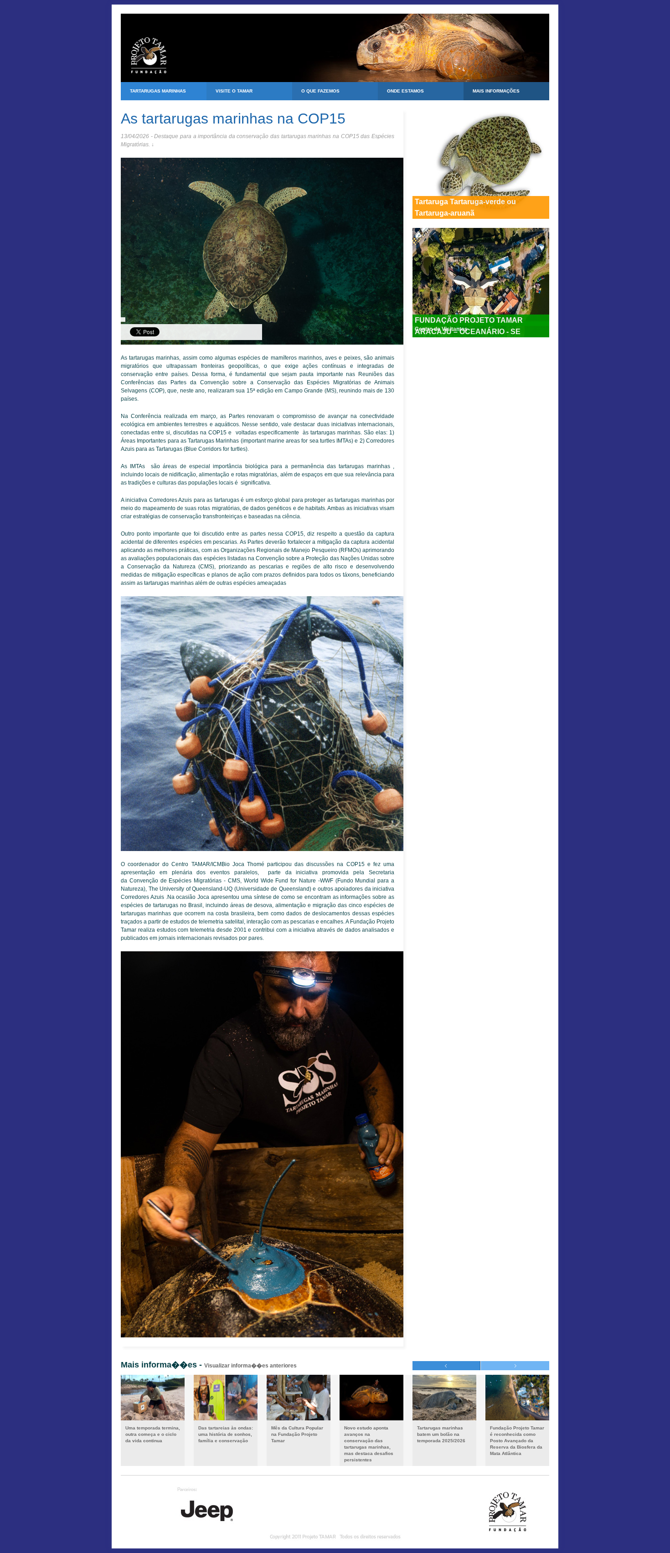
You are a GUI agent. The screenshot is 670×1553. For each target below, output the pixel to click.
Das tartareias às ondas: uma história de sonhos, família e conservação (225, 1434)
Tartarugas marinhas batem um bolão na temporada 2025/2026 (441, 1434)
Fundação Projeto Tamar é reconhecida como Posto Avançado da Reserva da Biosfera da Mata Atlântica (517, 1440)
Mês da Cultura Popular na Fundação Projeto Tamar (297, 1434)
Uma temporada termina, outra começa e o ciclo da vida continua (152, 1434)
